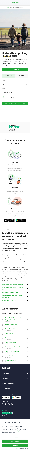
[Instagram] (5, 404)
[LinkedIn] (12, 404)
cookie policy (15, 431)
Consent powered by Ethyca (21, 448)
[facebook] (2, 404)
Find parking (15, 69)
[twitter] (9, 404)
